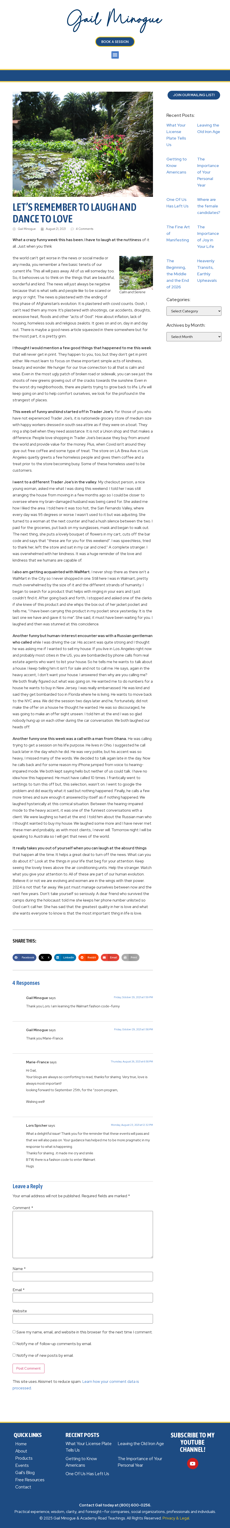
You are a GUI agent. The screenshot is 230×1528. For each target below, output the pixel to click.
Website (20, 1311)
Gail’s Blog (25, 1472)
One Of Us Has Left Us (87, 1474)
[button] (115, 55)
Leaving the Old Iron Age (141, 1443)
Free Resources (29, 1480)
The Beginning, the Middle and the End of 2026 (177, 273)
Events (22, 1465)
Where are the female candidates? (208, 206)
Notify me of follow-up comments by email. (54, 1344)
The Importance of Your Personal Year (208, 172)
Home (21, 1444)
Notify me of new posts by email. (44, 1355)
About (21, 1451)
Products (24, 1458)
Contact (23, 1487)
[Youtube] (192, 1463)
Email (18, 1290)
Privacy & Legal (175, 1518)
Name (19, 1269)
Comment (23, 1208)
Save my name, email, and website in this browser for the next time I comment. (84, 1332)
